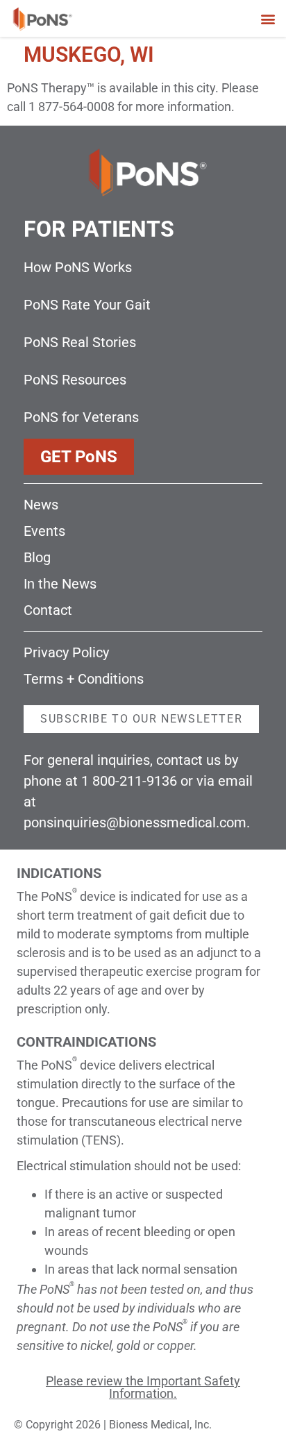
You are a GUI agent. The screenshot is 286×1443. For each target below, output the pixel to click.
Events (44, 531)
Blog (37, 557)
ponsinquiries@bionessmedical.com (135, 822)
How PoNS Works (78, 267)
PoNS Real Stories (80, 342)
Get (78, 456)
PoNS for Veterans (81, 417)
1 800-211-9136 (129, 781)
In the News (60, 584)
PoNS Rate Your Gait (87, 304)
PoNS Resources (75, 379)
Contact (48, 610)
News (41, 505)
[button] (267, 18)
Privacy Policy (66, 652)
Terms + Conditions (84, 679)
